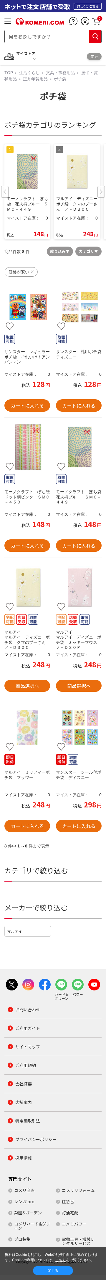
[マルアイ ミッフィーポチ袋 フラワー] (27, 727)
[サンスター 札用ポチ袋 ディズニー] (79, 307)
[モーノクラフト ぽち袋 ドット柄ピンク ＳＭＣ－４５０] (27, 447)
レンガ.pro (24, 1201)
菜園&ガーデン (28, 1213)
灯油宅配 (70, 1213)
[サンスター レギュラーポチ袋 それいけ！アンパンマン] (27, 307)
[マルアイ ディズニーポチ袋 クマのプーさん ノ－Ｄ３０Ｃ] (27, 587)
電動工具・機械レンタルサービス (78, 1241)
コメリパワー (74, 1224)
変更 (94, 56)
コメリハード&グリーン (32, 1226)
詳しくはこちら (87, 6)
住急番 (68, 1201)
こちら (60, 1260)
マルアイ (14, 931)
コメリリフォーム (78, 1190)
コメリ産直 (24, 1190)
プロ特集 (22, 1239)
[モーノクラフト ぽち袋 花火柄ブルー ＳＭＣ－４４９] (79, 447)
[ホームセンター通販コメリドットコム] (40, 22)
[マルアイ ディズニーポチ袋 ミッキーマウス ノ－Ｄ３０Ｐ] (79, 587)
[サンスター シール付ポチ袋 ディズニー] (79, 727)
